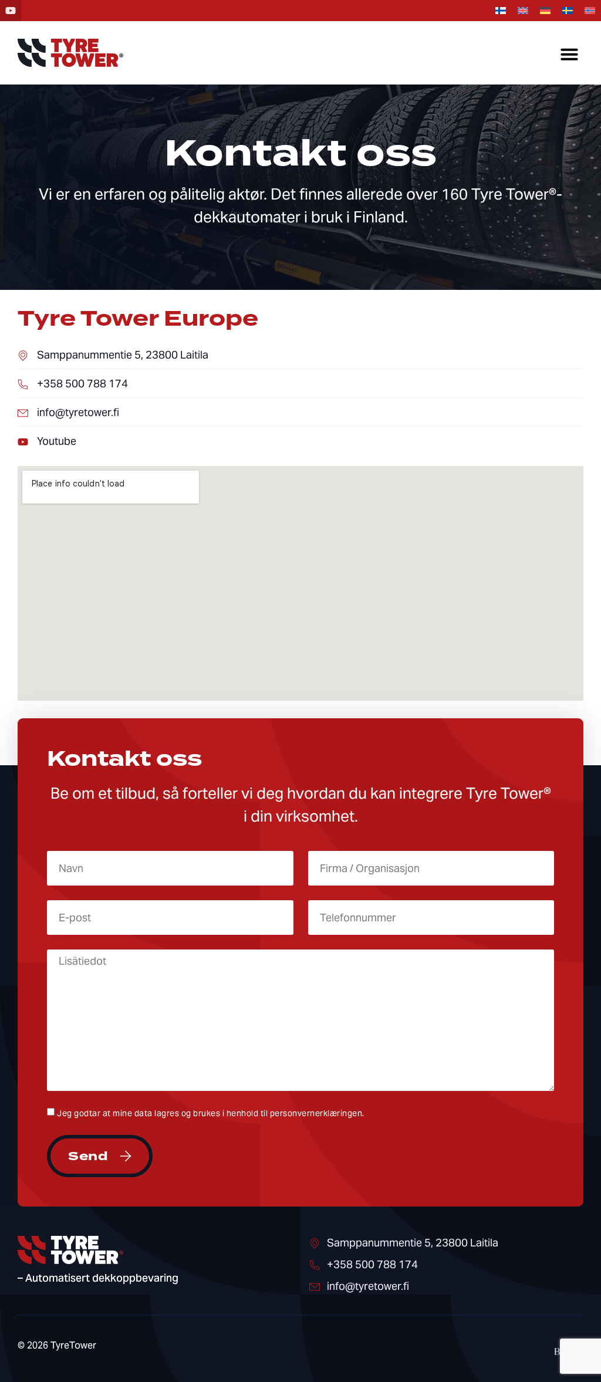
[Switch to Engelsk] (523, 11)
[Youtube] (10, 10)
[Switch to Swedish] (567, 11)
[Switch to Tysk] (545, 11)
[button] (569, 54)
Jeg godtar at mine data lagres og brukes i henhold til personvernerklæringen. (210, 1113)
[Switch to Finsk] (500, 11)
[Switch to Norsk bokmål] (590, 11)
